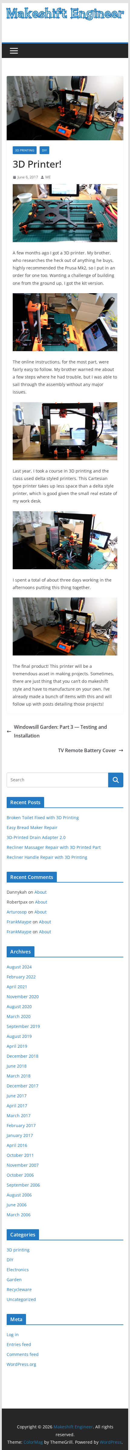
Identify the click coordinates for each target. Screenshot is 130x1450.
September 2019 (23, 1026)
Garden (14, 1279)
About (40, 892)
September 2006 (23, 1185)
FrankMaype (19, 922)
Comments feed (23, 1354)
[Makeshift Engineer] (65, 7)
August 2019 (19, 1036)
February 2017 (21, 1125)
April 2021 (17, 986)
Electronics (18, 1269)
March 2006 (19, 1214)
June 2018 (17, 1066)
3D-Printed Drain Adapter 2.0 (36, 837)
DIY (44, 150)
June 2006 (17, 1205)
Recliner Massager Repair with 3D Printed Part (54, 847)
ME (48, 177)
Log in (13, 1334)
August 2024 (19, 967)
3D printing (24, 150)
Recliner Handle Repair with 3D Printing (47, 857)
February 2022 (21, 977)
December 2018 (22, 1056)
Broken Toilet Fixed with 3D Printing (43, 817)
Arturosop (17, 912)
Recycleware (19, 1289)
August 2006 (19, 1195)
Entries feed (19, 1344)
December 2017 (22, 1086)
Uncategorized (21, 1299)
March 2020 (19, 1016)
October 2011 (20, 1155)
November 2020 (23, 996)
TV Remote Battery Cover (87, 750)
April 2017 (17, 1105)
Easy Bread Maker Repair (32, 827)
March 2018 (19, 1076)
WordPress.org (21, 1364)
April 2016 (17, 1145)
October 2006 (20, 1175)
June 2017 (17, 1096)
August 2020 (19, 1006)
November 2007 (23, 1165)
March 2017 (19, 1115)
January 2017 (20, 1135)
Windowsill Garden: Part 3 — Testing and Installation (60, 731)
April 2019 (17, 1046)
